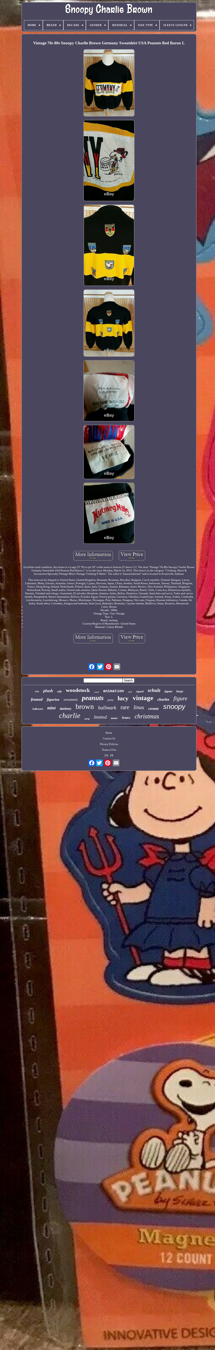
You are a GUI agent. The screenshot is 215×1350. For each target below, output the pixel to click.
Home (109, 732)
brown (85, 706)
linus (139, 707)
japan (168, 691)
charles (163, 699)
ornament (71, 700)
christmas (147, 716)
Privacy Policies (109, 744)
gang (87, 718)
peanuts (93, 698)
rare (125, 707)
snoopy (174, 706)
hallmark (107, 707)
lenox (126, 718)
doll (130, 692)
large (179, 691)
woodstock (78, 690)
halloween (38, 708)
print (110, 700)
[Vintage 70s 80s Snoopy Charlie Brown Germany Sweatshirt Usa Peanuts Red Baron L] (109, 83)
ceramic (153, 708)
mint (51, 707)
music (114, 718)
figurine (53, 699)
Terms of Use (109, 749)
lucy (123, 698)
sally (59, 691)
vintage (143, 698)
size (37, 691)
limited (100, 717)
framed (37, 699)
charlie (69, 715)
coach (96, 692)
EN (106, 755)
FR (111, 755)
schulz (154, 690)
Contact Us (109, 738)
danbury (65, 708)
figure (180, 698)
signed (140, 691)
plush (48, 690)
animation (113, 691)
